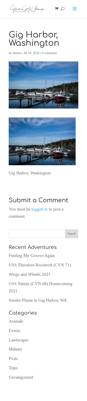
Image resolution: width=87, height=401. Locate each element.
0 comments (49, 53)
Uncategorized (21, 377)
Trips (13, 367)
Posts (13, 358)
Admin (16, 53)
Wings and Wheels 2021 (30, 274)
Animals (16, 321)
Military (15, 349)
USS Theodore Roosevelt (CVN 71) (40, 265)
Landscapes (18, 340)
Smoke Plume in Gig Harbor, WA (38, 300)
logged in (39, 209)
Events (14, 330)
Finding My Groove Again (32, 255)
